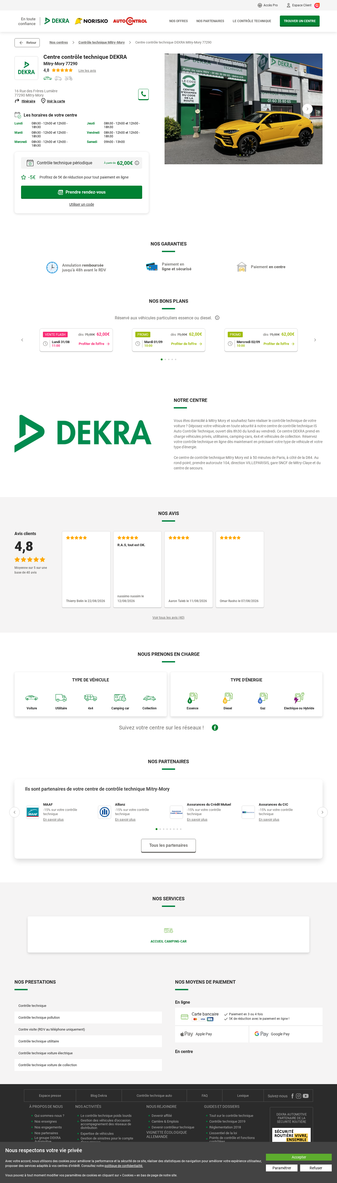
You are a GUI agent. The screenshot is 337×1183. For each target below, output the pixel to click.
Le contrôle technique (252, 21)
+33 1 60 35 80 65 (143, 94)
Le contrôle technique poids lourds (106, 1116)
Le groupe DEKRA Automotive (47, 1139)
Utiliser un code (81, 204)
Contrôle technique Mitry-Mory (101, 42)
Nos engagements (48, 1127)
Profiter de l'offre (91, 344)
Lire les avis (87, 71)
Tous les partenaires (168, 845)
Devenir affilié (162, 1116)
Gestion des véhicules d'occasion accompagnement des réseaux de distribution (106, 1124)
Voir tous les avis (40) (168, 617)
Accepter (299, 1157)
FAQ (205, 1096)
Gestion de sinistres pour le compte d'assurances (107, 1140)
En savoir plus (53, 819)
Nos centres (58, 42)
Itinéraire (28, 101)
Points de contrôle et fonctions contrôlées (232, 1139)
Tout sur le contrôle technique (231, 1116)
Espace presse (50, 1096)
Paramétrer (281, 1168)
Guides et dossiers (221, 1106)
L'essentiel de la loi (223, 1133)
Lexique (243, 1096)
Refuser (316, 1168)
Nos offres (178, 21)
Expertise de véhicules (97, 1134)
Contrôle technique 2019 (227, 1121)
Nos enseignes (45, 1121)
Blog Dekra (99, 1096)
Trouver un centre (300, 21)
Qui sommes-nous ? (49, 1116)
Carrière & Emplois (165, 1121)
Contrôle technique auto (154, 1096)
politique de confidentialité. (124, 1166)
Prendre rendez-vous (86, 192)
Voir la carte (56, 101)
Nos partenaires (210, 21)
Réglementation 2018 (225, 1127)
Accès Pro (271, 5)
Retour (31, 43)
